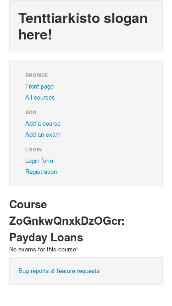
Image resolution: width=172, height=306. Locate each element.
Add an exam (43, 134)
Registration (41, 171)
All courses (40, 97)
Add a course (43, 123)
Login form (39, 160)
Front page (39, 86)
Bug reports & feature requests (59, 270)
